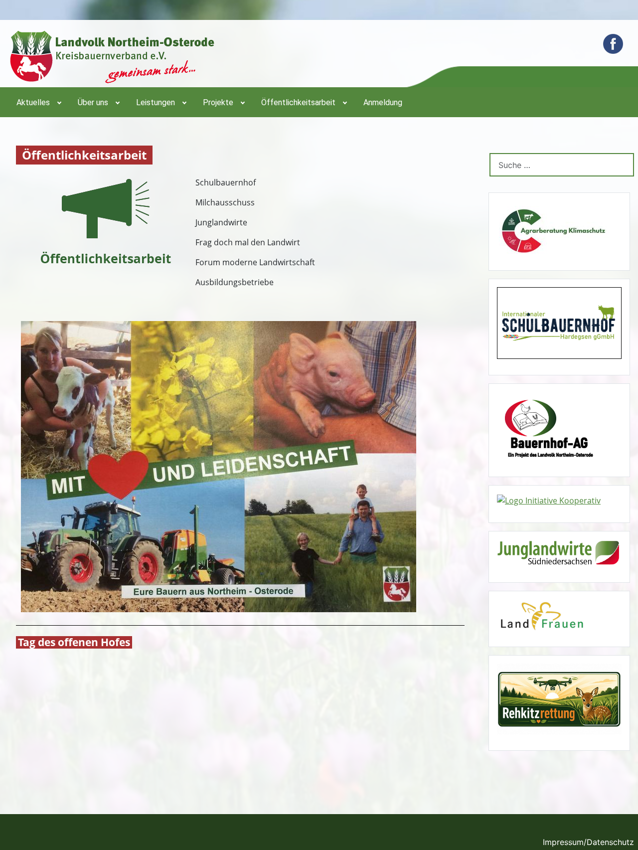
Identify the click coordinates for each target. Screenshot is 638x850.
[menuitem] (38, 102)
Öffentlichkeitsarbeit (84, 155)
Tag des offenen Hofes (74, 642)
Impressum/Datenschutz (588, 842)
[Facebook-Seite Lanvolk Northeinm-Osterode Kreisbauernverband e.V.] (613, 43)
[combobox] (561, 164)
